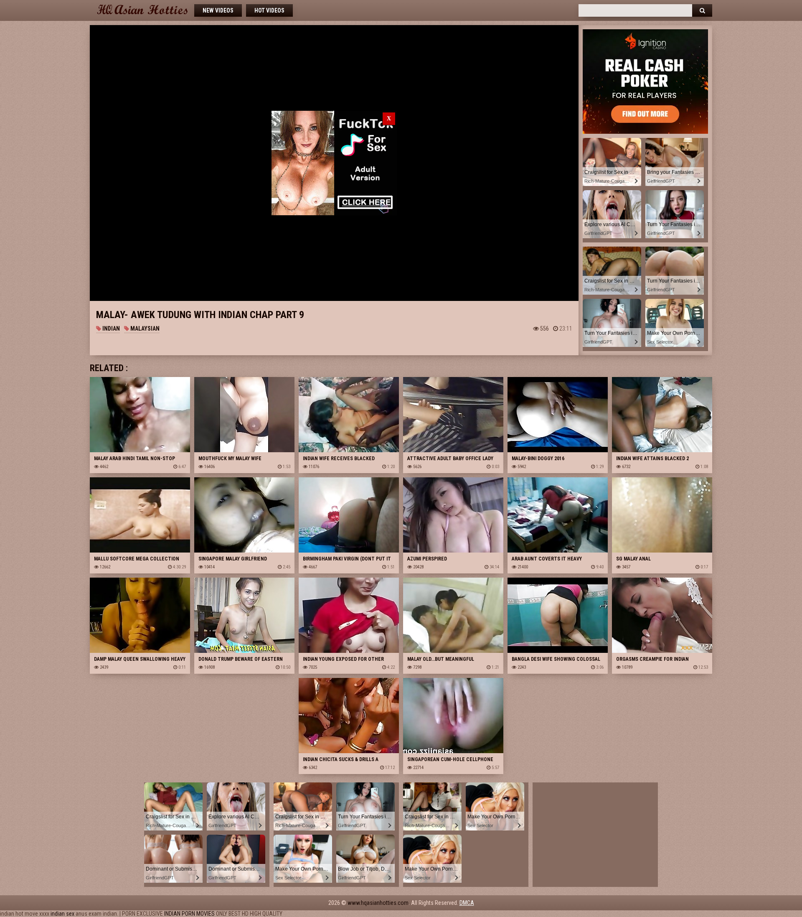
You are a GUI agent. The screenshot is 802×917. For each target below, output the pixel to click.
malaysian (144, 328)
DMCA (466, 902)
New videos (218, 10)
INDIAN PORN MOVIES (189, 913)
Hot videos (269, 10)
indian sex (62, 913)
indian (110, 328)
